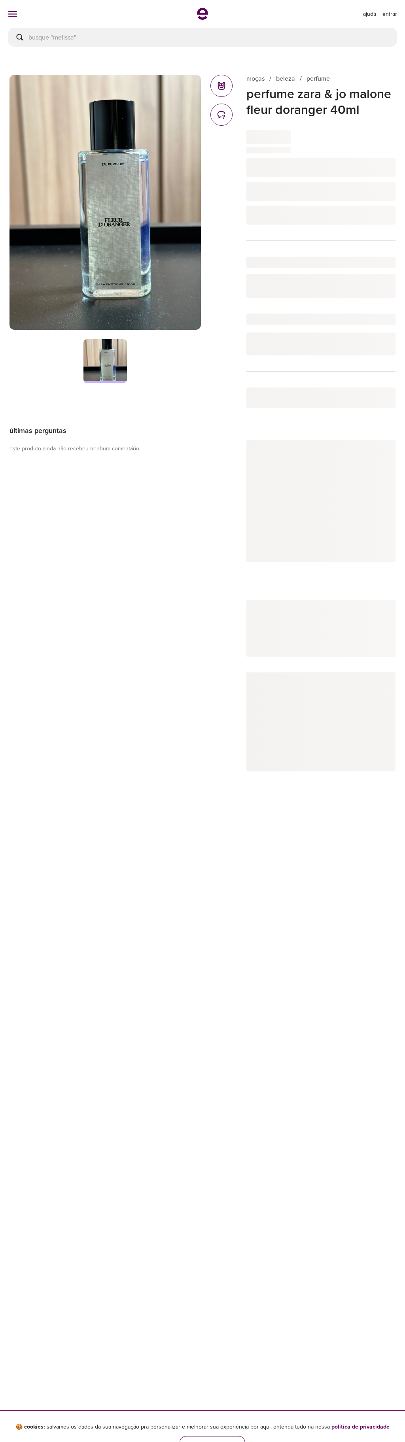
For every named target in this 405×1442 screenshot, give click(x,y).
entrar (389, 14)
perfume (318, 78)
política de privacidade (360, 1427)
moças (255, 78)
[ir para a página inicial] (202, 17)
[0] (221, 86)
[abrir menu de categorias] (12, 14)
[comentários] (221, 115)
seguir (378, 454)
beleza (285, 78)
